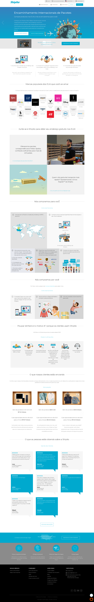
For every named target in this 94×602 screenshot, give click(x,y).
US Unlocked (50, 584)
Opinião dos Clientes (52, 578)
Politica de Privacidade (41, 596)
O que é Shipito (50, 570)
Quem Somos (65, 4)
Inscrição (79, 4)
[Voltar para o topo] (91, 595)
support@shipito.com (72, 572)
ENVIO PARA (70, 1)
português (79, 1)
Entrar (71, 4)
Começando (55, 4)
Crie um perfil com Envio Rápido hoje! (60, 190)
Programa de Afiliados (52, 580)
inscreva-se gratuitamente (70, 43)
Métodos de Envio (33, 576)
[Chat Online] (91, 599)
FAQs (30, 574)
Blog (48, 1)
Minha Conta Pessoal (21, 33)
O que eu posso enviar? (34, 578)
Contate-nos (70, 568)
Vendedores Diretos (51, 582)
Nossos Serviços (44, 4)
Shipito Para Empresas (37, 33)
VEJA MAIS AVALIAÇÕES (47, 524)
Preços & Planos (32, 572)
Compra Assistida (50, 286)
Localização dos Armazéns (53, 572)
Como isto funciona (33, 570)
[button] (3, 29)
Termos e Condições (52, 596)
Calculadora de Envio (58, 1)
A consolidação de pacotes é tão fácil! (23, 160)
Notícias (49, 576)
